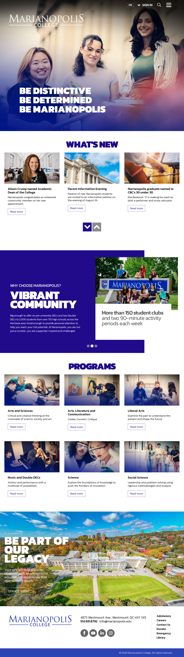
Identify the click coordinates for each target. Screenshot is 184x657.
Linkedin (102, 633)
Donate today (18, 591)
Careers (161, 620)
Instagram (111, 633)
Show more (87, 227)
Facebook (84, 633)
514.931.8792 (88, 621)
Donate (161, 629)
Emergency (164, 633)
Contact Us (163, 625)
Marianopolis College (46, 20)
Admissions (164, 616)
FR (130, 5)
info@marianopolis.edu (115, 621)
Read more (16, 212)
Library (161, 637)
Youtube (93, 633)
